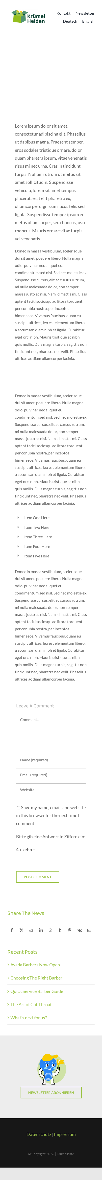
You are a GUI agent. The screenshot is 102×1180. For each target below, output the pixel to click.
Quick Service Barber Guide (36, 991)
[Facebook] (11, 930)
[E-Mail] (89, 930)
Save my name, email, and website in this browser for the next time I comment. (51, 815)
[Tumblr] (59, 930)
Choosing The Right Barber (36, 978)
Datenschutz (38, 1134)
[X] (21, 930)
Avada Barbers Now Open (35, 964)
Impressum (65, 1134)
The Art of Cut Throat (31, 1004)
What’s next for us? (28, 1017)
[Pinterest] (69, 930)
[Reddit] (31, 930)
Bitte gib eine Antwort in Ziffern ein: (50, 836)
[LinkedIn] (41, 930)
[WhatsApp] (50, 930)
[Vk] (79, 930)
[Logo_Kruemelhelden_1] (28, 11)
